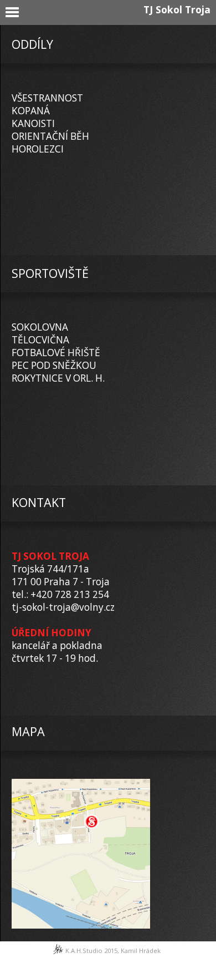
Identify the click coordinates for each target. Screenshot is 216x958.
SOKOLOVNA (40, 327)
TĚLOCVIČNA (40, 339)
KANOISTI (33, 123)
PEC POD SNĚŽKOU (54, 365)
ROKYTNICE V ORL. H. (58, 378)
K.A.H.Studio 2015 (91, 950)
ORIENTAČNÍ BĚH (50, 136)
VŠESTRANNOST (47, 98)
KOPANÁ (31, 110)
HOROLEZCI (38, 149)
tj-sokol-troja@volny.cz (63, 607)
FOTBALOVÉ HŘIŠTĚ (56, 352)
